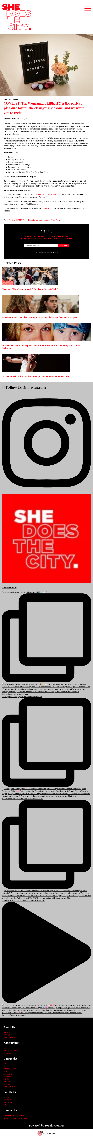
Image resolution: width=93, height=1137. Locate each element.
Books (6, 1071)
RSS (5, 1105)
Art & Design (8, 1074)
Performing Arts (10, 1069)
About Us (7, 1082)
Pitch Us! (7, 1035)
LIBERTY (20, 220)
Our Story (7, 1032)
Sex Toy (27, 220)
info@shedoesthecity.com (14, 1115)
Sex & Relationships (11, 99)
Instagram (42, 194)
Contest (12, 220)
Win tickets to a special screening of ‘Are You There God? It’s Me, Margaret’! (40, 317)
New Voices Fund (10, 1038)
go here (46, 208)
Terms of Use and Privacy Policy (16, 1118)
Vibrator (35, 220)
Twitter (6, 1097)
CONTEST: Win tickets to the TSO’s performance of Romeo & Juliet (36, 376)
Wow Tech (55, 220)
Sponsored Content (11, 1051)
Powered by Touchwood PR (46, 1125)
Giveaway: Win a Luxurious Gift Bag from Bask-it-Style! (30, 289)
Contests (7, 1053)
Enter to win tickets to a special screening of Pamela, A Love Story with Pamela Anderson (41, 347)
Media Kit (7, 1048)
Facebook (53, 194)
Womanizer (45, 220)
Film (5, 1064)
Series (6, 1066)
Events (6, 1079)
